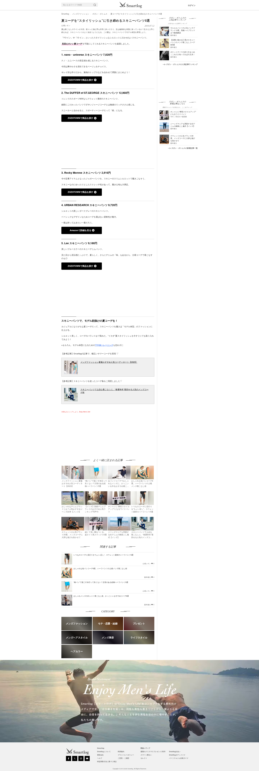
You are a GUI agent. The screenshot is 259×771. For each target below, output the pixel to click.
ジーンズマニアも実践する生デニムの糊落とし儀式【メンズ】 (182, 124)
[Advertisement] (84, 433)
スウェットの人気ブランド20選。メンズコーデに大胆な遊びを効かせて (182, 138)
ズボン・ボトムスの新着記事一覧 (184, 148)
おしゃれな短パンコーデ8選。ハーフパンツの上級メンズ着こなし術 (100, 568)
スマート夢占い (146, 755)
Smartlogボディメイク (177, 755)
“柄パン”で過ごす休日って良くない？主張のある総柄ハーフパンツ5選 (101, 582)
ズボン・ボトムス (99, 13)
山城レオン (65, 25)
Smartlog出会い (174, 751)
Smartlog (65, 13)
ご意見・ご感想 (123, 758)
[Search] (95, 5)
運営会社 (100, 755)
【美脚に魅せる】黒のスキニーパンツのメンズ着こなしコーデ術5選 (182, 42)
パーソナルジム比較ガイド (178, 758)
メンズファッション (80, 13)
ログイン (191, 5)
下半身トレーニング (104, 345)
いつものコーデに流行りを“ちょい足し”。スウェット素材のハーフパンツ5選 (103, 555)
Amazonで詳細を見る (80, 230)
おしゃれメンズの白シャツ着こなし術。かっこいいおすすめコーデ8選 (101, 596)
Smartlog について (104, 751)
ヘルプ (99, 758)
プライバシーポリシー (126, 755)
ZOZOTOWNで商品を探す (80, 79)
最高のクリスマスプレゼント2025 (153, 751)
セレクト (144, 758)
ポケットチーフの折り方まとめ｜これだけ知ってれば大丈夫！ (182, 53)
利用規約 (121, 751)
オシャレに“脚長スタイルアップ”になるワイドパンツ (183, 112)
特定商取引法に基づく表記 (107, 761)
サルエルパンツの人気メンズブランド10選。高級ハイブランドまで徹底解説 (182, 30)
